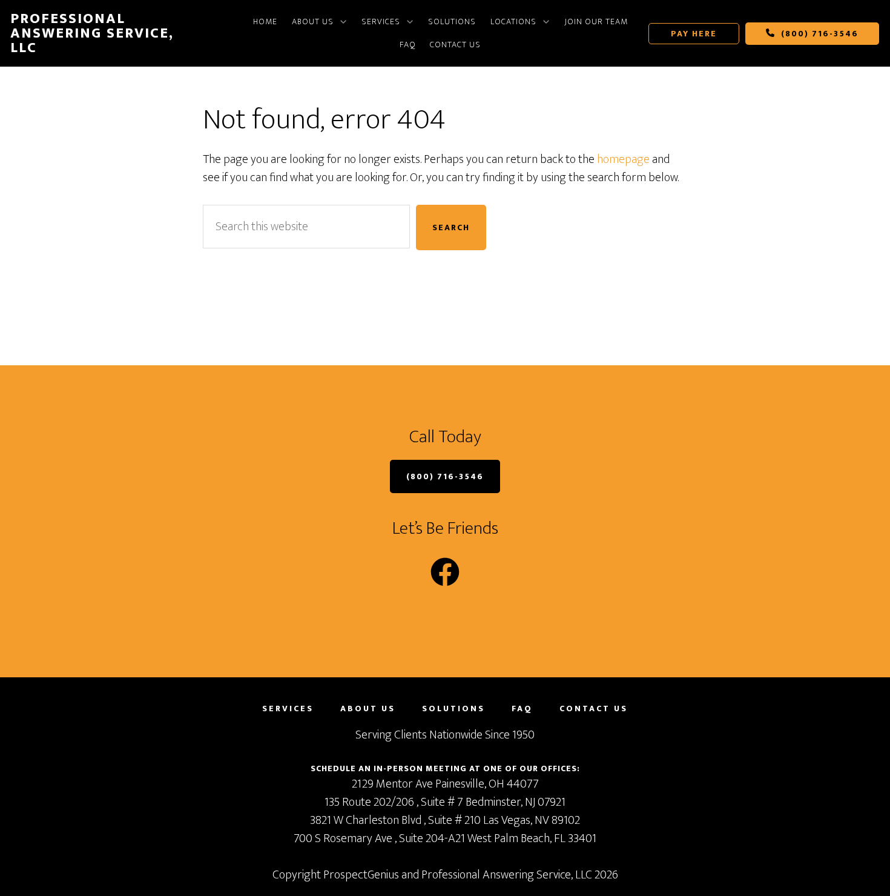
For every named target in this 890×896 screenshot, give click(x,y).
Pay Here (694, 34)
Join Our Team (596, 21)
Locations (513, 21)
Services (380, 21)
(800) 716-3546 (818, 34)
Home (265, 21)
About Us (313, 21)
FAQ (407, 44)
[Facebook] (445, 571)
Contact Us (455, 44)
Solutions (452, 21)
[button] (319, 21)
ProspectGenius (361, 874)
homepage (623, 159)
